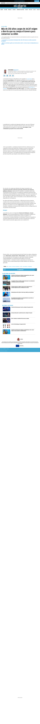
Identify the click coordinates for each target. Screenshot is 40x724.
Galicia (34, 9)
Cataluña (5, 9)
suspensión (29, 78)
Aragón (26, 9)
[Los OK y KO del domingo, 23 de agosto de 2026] (6, 326)
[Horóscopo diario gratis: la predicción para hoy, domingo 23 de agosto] (6, 314)
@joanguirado (16, 69)
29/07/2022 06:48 (11, 73)
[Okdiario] (20, 5)
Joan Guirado (10, 69)
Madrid (2, 9)
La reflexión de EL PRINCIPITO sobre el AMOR (12, 3)
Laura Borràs (25, 266)
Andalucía (10, 9)
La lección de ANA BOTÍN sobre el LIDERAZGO (25, 3)
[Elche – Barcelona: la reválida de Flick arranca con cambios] (6, 320)
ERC (7, 266)
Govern (10, 266)
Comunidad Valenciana (20, 9)
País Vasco (30, 9)
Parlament (30, 266)
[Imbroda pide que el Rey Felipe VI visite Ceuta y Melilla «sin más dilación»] (6, 294)
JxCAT (21, 266)
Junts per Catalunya (15, 266)
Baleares (14, 9)
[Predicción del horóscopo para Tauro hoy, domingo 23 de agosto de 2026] (6, 309)
